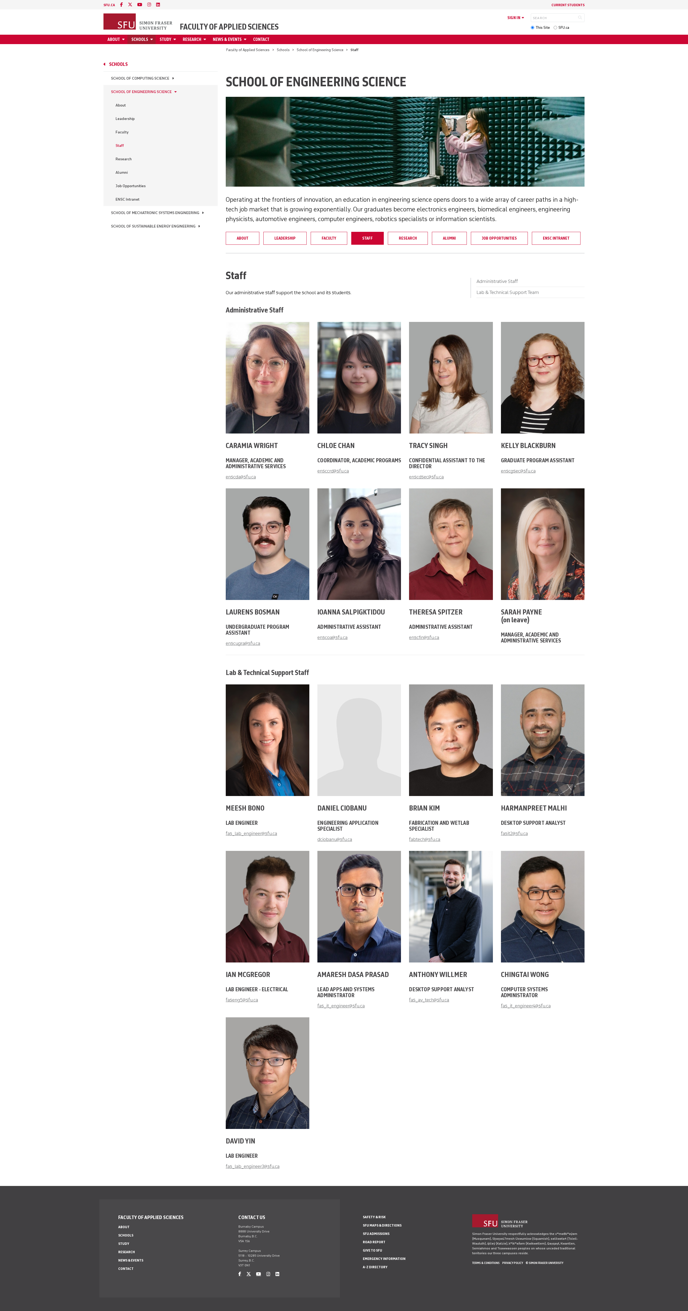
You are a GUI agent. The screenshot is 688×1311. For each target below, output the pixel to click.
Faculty (122, 132)
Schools (139, 39)
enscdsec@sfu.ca (426, 477)
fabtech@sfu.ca (424, 839)
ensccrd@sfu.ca (333, 471)
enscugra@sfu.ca (243, 643)
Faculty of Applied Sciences (229, 27)
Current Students (568, 5)
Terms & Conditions (486, 1263)
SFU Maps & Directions (382, 1225)
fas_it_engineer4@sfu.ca (526, 1006)
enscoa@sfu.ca (332, 637)
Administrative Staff (497, 281)
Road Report (374, 1242)
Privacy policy (512, 1263)
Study (165, 39)
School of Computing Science (140, 78)
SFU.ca (563, 27)
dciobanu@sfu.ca (334, 839)
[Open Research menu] (205, 39)
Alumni (122, 172)
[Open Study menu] (175, 39)
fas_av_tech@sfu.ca (429, 1000)
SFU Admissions (376, 1233)
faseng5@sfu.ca (242, 1000)
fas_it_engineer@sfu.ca (341, 1006)
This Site (543, 27)
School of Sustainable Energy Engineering (153, 226)
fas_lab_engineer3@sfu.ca (253, 1166)
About (114, 39)
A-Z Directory (375, 1267)
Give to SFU (372, 1250)
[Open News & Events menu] (246, 39)
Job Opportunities (131, 186)
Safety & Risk (374, 1217)
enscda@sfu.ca (241, 477)
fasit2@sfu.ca (514, 833)
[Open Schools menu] (152, 39)
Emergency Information (384, 1258)
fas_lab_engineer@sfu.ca (251, 833)
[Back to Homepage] (138, 22)
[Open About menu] (124, 39)
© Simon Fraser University (544, 1263)
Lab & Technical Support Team (507, 292)
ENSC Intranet (127, 199)
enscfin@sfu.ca (424, 637)
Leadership (125, 118)
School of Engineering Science (320, 50)
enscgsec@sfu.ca (518, 471)
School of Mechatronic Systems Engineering (155, 213)
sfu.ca (109, 5)
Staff (120, 145)
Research (192, 39)
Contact (261, 39)
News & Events (227, 39)
